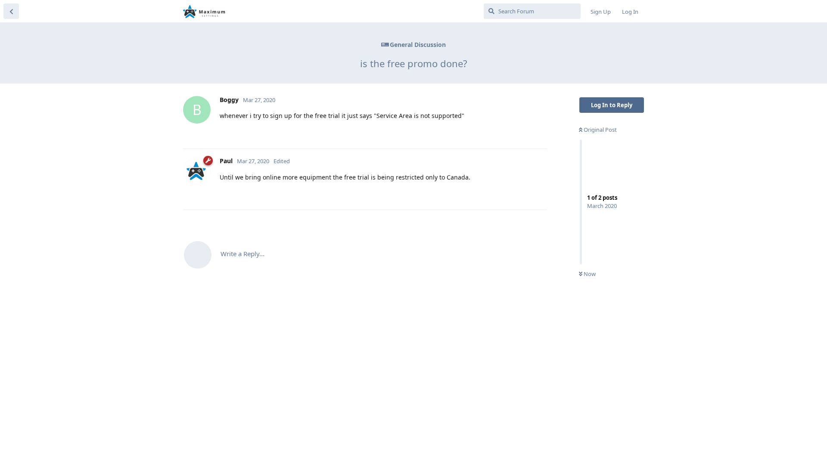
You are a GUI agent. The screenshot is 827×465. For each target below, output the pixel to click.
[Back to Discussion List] (11, 11)
